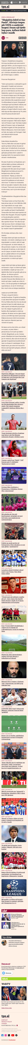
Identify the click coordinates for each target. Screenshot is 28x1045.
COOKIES (4, 1023)
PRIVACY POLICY (6, 1021)
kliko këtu (19, 968)
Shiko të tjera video (6, 1008)
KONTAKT (4, 1020)
